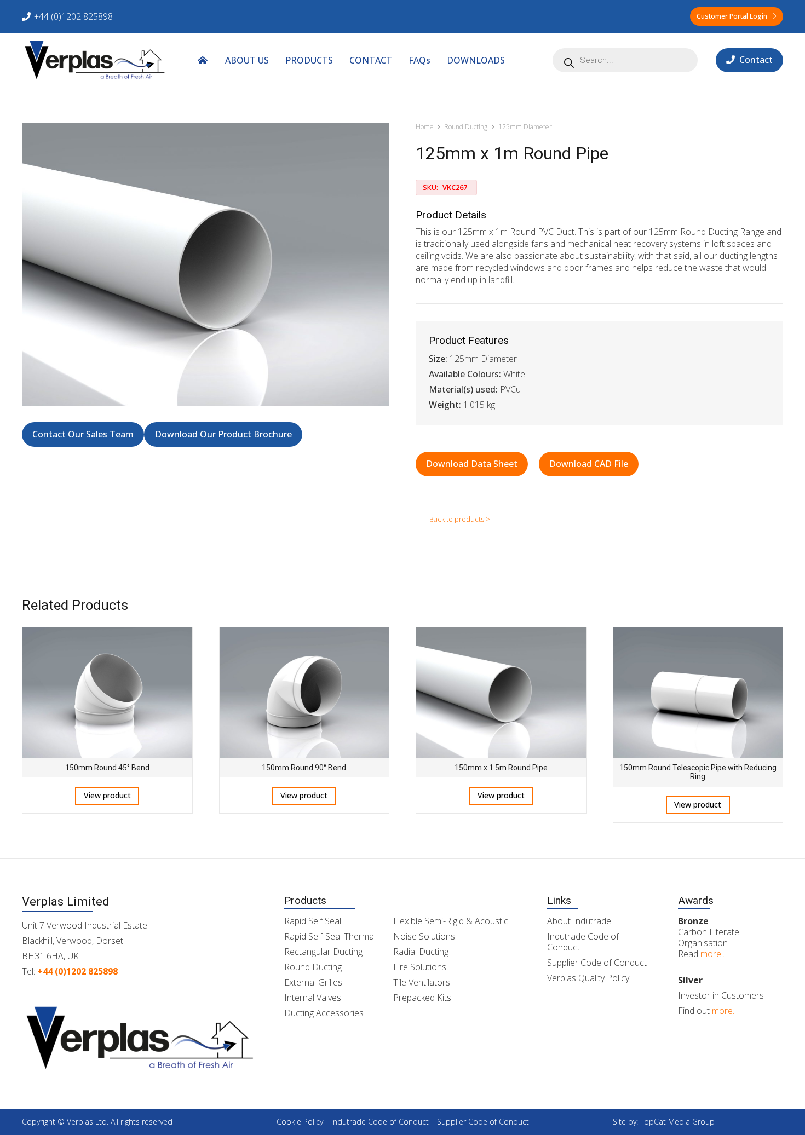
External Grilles (313, 982)
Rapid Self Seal (312, 921)
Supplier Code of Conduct (597, 963)
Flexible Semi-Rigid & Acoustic (450, 921)
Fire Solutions (419, 967)
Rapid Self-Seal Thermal (330, 936)
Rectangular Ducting (323, 952)
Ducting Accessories (324, 1013)
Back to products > (459, 519)
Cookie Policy (300, 1121)
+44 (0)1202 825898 (77, 971)
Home (425, 126)
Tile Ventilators (421, 982)
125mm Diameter (525, 126)
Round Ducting (465, 126)
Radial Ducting (421, 952)
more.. (712, 954)
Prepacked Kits (422, 998)
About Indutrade (579, 921)
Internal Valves (312, 998)
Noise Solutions (424, 936)
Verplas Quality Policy (588, 978)
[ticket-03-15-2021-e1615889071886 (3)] (95, 60)
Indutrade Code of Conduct (583, 941)
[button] (512, 60)
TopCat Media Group (677, 1121)
